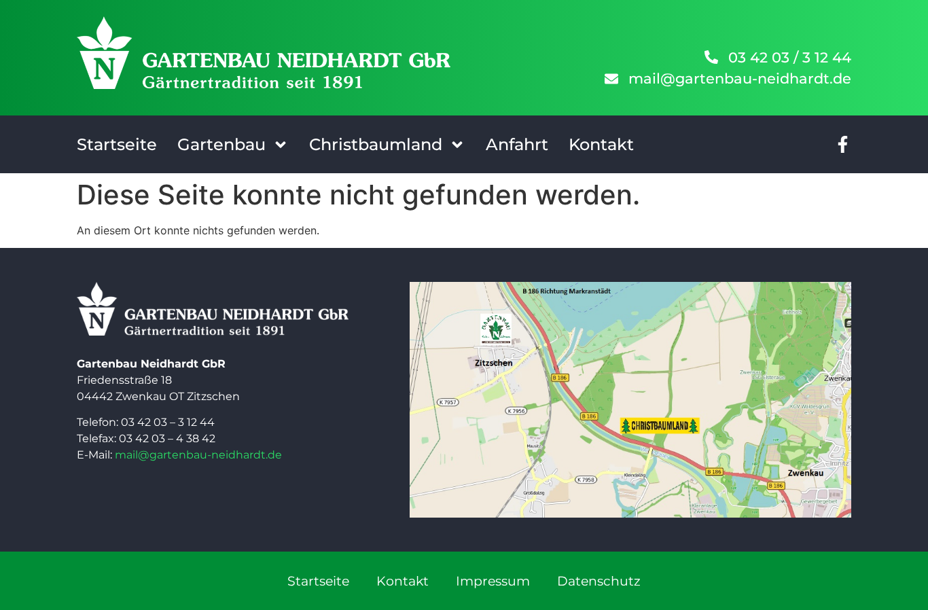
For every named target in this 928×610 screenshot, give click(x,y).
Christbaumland (375, 144)
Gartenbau (221, 144)
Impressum (493, 581)
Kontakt (601, 144)
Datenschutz (599, 581)
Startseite (117, 144)
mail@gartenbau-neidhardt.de (198, 454)
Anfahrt (517, 144)
